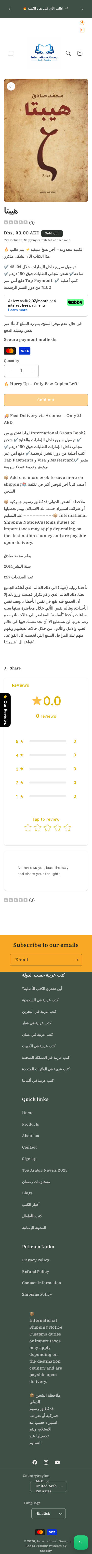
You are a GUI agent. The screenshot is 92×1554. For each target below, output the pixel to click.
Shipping (30, 240)
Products (30, 1124)
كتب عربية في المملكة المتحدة (45, 1058)
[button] (10, 53)
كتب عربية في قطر (36, 1023)
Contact (29, 1147)
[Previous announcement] (9, 8)
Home (28, 1113)
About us (30, 1136)
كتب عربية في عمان (37, 1035)
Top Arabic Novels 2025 (44, 1170)
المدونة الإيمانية (34, 1228)
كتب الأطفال (32, 1216)
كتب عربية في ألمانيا (38, 1081)
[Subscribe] (76, 960)
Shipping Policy (37, 1294)
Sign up (29, 1159)
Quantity (11, 361)
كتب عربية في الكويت (38, 1046)
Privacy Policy (36, 1260)
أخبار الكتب (30, 1205)
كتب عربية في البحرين (39, 1012)
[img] (15, 223)
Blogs (27, 1193)
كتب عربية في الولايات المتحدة (46, 1069)
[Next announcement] (82, 8)
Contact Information (41, 1283)
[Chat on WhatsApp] (81, 1542)
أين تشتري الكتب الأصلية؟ (42, 989)
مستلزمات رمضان (36, 1182)
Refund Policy (35, 1272)
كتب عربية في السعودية (40, 1000)
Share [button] (15, 668)
